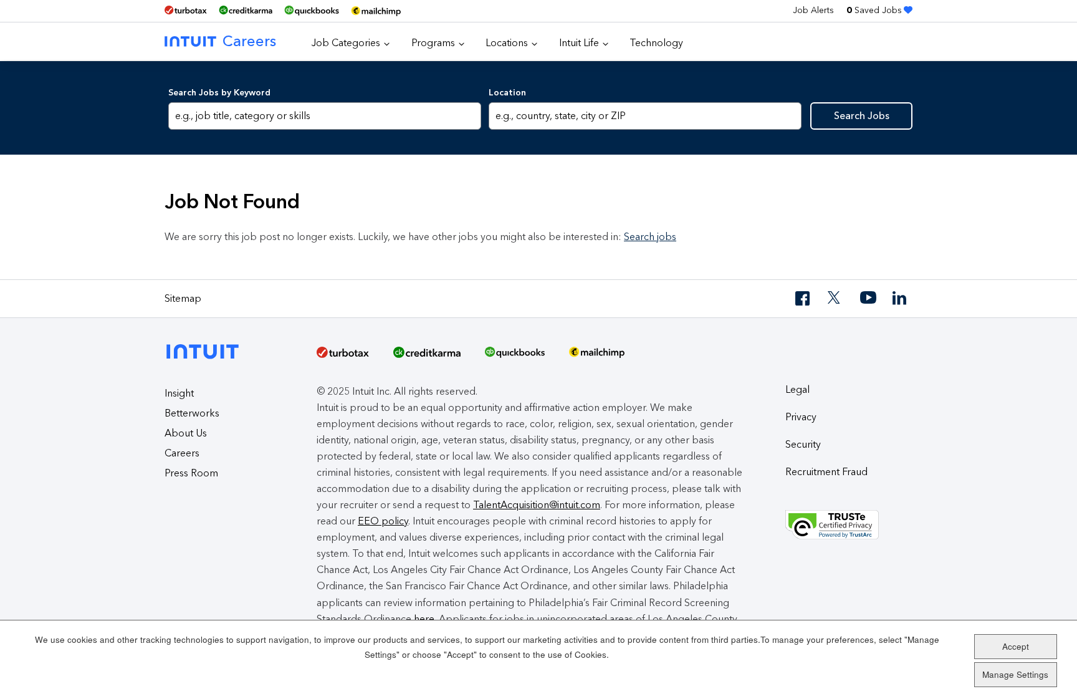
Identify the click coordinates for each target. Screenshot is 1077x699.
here (424, 619)
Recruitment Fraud (826, 472)
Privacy (800, 417)
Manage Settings (1015, 674)
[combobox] (645, 116)
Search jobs (650, 237)
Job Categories (346, 43)
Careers (249, 41)
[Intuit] (206, 341)
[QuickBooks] (311, 11)
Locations (507, 43)
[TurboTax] (186, 10)
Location (507, 92)
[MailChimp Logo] (376, 11)
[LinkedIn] (901, 298)
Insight (179, 393)
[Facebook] (803, 298)
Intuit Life (579, 43)
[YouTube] (868, 298)
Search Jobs (861, 116)
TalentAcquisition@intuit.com (536, 505)
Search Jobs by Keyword (219, 92)
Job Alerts (813, 10)
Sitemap (183, 298)
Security (803, 444)
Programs (433, 43)
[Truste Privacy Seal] (848, 525)
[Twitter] (836, 298)
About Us (186, 433)
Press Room (191, 473)
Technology (656, 43)
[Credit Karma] (245, 10)
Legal (797, 389)
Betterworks (192, 413)
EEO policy (383, 521)
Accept (1015, 646)
